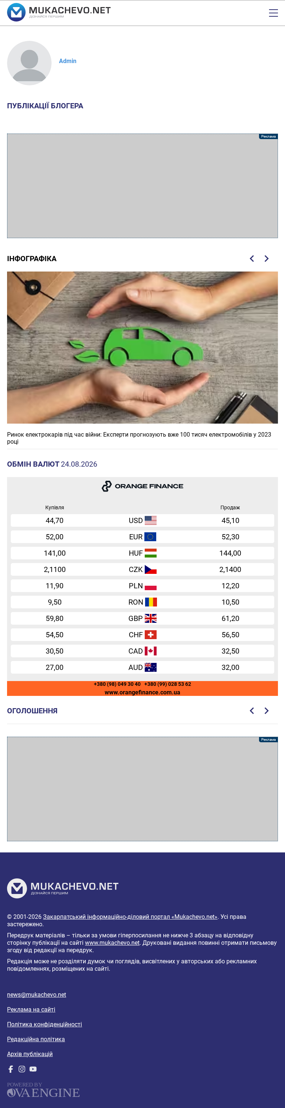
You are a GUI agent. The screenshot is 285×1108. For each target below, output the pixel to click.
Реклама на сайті (31, 1009)
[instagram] (22, 1070)
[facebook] (10, 1070)
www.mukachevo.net (112, 942)
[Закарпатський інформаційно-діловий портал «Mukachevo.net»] (59, 13)
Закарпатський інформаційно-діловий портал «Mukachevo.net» (130, 916)
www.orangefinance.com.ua (142, 692)
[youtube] (33, 1070)
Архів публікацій (30, 1054)
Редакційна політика (36, 1039)
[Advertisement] (142, 186)
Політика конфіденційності (44, 1024)
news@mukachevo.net (36, 994)
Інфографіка (31, 258)
